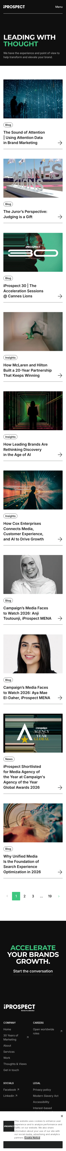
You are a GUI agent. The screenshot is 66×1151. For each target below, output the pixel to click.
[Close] (62, 1116)
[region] (33, 1131)
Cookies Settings (33, 1144)
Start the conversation (33, 971)
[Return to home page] (14, 7)
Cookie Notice (32, 1137)
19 (50, 896)
